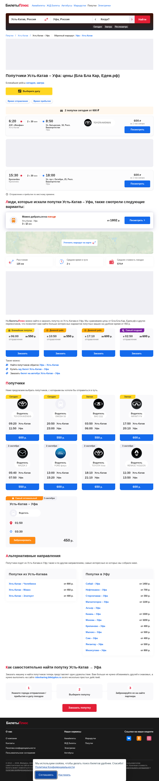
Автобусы (66, 5)
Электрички (104, 5)
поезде (52, 216)
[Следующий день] (132, 19)
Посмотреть (137, 129)
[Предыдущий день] (95, 19)
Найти (142, 19)
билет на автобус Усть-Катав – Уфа (40, 373)
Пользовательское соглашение (20, 753)
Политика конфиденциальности (20, 748)
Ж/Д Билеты (53, 5)
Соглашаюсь (46, 775)
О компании (11, 738)
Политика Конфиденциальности (55, 767)
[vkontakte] (129, 738)
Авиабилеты (38, 5)
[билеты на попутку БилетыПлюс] (17, 723)
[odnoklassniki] (139, 738)
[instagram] (149, 738)
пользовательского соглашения (135, 768)
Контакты (10, 743)
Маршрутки (80, 5)
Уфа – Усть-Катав (84, 35)
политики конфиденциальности (20, 770)
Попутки (92, 5)
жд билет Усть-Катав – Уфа (33, 369)
